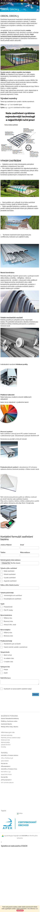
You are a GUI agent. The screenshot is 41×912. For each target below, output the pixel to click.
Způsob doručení (5, 744)
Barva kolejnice (5, 630)
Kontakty (3, 747)
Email (22, 545)
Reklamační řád (5, 740)
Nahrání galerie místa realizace (10, 560)
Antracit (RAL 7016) (10, 624)
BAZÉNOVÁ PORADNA (9, 716)
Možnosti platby (5, 742)
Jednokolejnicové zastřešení (13, 595)
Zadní (5, 673)
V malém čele (8, 661)
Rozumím (20, 910)
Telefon (2, 552)
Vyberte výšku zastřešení (8, 568)
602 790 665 (4, 777)
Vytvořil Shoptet (8, 836)
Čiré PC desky (8, 610)
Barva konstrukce (6, 615)
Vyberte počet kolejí (6, 592)
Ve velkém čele (9, 658)
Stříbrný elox (8, 618)
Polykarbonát (8, 607)
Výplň (2, 604)
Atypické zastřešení (10, 581)
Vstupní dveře (4, 652)
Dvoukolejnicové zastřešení (12, 599)
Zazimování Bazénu (6, 724)
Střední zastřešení (9, 574)
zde (37, 908)
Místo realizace (25, 552)
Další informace (5, 678)
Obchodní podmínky (6, 735)
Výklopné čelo (5, 667)
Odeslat (35, 694)
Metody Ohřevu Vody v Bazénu (9, 726)
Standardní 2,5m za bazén (12, 644)
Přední (6, 669)
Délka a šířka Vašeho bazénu (9, 585)
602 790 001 (4, 763)
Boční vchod (8, 655)
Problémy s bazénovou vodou (9, 721)
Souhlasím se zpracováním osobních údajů (18, 689)
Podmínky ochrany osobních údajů (10, 737)
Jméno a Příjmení (5, 545)
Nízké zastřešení (9, 571)
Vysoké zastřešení (10, 577)
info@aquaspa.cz (5, 766)
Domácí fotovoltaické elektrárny (10, 718)
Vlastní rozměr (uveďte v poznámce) (15, 647)
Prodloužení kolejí (6, 641)
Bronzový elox (8, 621)
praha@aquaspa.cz (6, 780)
